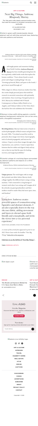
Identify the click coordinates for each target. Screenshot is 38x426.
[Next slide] (34, 295)
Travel (19, 353)
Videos (19, 376)
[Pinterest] (22, 343)
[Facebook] (19, 343)
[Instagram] (16, 343)
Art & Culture (19, 347)
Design (19, 364)
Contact (19, 390)
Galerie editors (20, 27)
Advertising (19, 379)
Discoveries (19, 373)
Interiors (19, 350)
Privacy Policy (19, 387)
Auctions (19, 367)
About (19, 384)
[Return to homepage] (19, 339)
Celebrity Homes (19, 356)
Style (19, 361)
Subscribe (19, 316)
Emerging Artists (12, 245)
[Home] (6, 2)
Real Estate (19, 358)
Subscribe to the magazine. (15, 235)
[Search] (31, 3)
